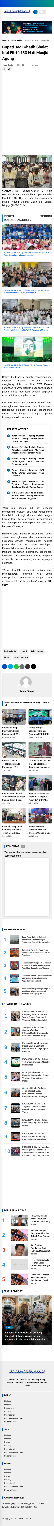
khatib (7, 657)
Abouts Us (13, 1379)
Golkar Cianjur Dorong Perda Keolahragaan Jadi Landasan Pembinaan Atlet (28, 461)
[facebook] (3, 3)
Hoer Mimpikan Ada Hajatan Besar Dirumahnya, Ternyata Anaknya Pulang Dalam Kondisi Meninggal (41, 1263)
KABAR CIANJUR (24, 1518)
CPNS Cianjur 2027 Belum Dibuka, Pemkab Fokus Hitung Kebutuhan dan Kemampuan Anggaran (28, 495)
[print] (21, 666)
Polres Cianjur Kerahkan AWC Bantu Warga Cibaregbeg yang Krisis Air (28, 473)
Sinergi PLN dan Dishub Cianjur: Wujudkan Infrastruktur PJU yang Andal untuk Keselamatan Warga (28, 450)
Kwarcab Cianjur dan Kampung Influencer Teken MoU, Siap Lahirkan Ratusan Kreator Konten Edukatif (13, 830)
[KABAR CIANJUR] (17, 13)
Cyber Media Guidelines (36, 1382)
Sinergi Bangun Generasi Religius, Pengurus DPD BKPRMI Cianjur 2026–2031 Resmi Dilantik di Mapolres (40, 731)
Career (27, 1385)
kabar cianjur (37, 651)
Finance (7, 1404)
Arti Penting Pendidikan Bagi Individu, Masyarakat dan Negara (40, 1248)
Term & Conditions (15, 1382)
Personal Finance (11, 1422)
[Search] (51, 3)
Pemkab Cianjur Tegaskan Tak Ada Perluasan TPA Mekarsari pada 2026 (12, 764)
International (9, 1415)
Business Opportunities (13, 1418)
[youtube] (16, 3)
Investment (9, 1408)
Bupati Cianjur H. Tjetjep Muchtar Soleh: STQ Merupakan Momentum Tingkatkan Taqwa (28, 438)
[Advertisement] (23, 95)
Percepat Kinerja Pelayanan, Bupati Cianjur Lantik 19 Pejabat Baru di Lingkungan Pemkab (12, 731)
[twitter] (8, 3)
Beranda (5, 40)
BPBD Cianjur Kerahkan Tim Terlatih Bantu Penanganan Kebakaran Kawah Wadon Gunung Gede (28, 484)
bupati (24, 651)
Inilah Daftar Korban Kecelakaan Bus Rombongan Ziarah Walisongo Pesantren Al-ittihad (41, 1278)
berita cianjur (10, 651)
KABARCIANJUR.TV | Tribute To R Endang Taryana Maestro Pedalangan (36, 1062)
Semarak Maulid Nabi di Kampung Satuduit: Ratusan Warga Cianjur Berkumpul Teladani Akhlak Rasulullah (25, 1336)
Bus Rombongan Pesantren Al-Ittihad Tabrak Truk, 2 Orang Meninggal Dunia (40, 1233)
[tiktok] (21, 3)
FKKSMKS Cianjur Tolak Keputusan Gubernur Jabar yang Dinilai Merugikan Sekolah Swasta (40, 1219)
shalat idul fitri (17, 40)
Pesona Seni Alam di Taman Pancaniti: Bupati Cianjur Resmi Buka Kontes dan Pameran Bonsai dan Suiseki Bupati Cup (13, 797)
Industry (7, 1411)
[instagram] (12, 3)
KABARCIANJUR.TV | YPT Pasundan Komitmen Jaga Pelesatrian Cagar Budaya (34, 1136)
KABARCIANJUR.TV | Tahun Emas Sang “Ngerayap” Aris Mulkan (35, 1123)
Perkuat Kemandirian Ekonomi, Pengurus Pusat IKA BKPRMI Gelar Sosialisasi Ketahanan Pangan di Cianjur (39, 797)
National (7, 1401)
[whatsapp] (16, 666)
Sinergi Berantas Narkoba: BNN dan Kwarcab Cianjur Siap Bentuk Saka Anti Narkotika (39, 830)
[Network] (35, 12)
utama (9, 1327)
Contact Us (25, 1379)
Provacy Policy (38, 1379)
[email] (27, 666)
